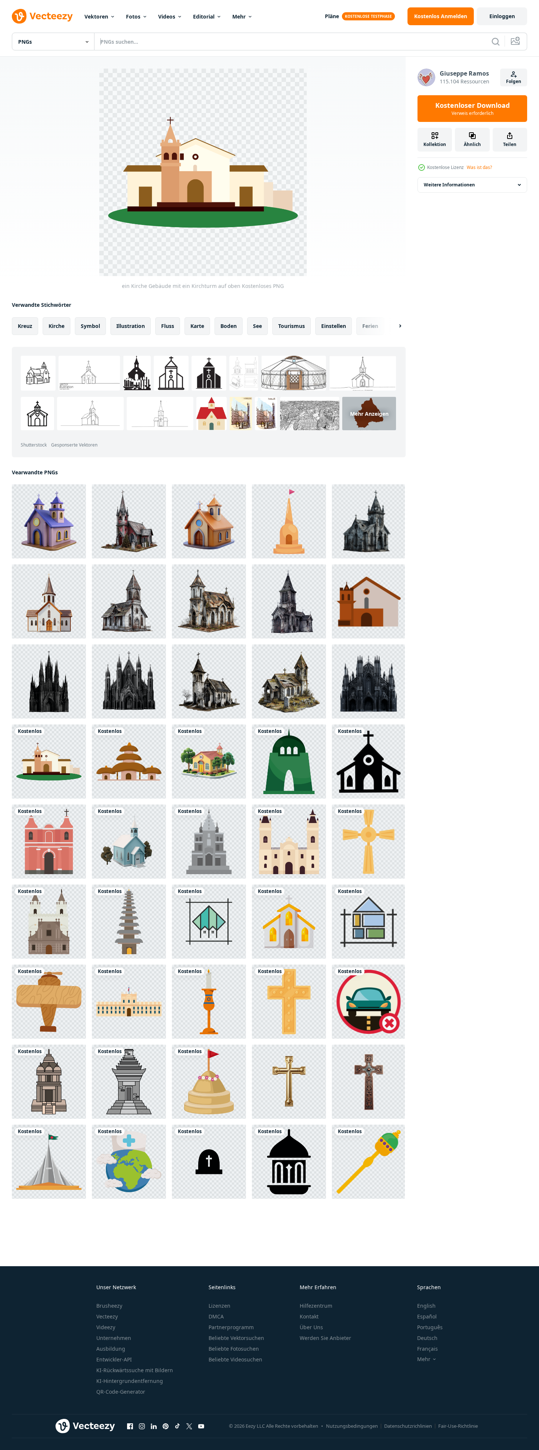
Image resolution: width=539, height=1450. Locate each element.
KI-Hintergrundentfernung (129, 1380)
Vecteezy (107, 1316)
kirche (56, 325)
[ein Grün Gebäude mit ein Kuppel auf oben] (289, 761)
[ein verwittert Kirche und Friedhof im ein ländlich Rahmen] (209, 681)
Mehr (239, 16)
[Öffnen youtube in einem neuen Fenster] (201, 1426)
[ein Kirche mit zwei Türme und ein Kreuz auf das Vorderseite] (49, 841)
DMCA (216, 1316)
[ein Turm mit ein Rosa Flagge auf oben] (289, 521)
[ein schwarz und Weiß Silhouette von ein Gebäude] (289, 1162)
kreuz (25, 325)
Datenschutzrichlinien (408, 1426)
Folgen (513, 81)
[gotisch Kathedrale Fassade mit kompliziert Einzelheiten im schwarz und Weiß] (368, 681)
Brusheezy (109, 1305)
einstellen (333, 325)
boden (228, 325)
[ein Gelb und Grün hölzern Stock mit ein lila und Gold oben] (368, 1162)
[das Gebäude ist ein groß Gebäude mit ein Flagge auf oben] (129, 1002)
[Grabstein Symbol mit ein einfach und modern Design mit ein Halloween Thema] (209, 1162)
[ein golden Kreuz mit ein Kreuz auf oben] (368, 841)
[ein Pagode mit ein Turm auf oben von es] (129, 922)
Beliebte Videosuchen (235, 1359)
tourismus (291, 325)
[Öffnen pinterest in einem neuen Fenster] (166, 1426)
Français (427, 1348)
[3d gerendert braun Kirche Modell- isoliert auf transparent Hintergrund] (209, 521)
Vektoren (96, 16)
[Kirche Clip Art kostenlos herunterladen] (368, 761)
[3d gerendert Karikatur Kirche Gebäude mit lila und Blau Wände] (49, 521)
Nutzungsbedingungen (352, 1426)
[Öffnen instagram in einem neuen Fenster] (142, 1426)
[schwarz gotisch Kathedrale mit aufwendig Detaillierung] (129, 681)
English (426, 1305)
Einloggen (502, 16)
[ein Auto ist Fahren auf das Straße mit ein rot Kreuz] (368, 1002)
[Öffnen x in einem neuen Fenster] (189, 1426)
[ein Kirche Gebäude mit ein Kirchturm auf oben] (49, 761)
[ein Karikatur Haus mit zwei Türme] (129, 761)
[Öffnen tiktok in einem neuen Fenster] (177, 1426)
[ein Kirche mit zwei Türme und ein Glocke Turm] (49, 922)
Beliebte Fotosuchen (234, 1348)
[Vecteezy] (42, 16)
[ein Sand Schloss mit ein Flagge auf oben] (209, 1082)
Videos (166, 16)
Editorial (203, 16)
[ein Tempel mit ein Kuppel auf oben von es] (49, 1082)
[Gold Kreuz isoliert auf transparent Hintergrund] (289, 1082)
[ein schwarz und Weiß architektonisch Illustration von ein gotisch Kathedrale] (49, 681)
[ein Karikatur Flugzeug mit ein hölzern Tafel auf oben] (49, 1002)
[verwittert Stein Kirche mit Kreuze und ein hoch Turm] (289, 601)
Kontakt (309, 1316)
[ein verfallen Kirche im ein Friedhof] (289, 681)
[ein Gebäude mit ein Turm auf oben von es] (129, 1082)
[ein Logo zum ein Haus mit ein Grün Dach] (209, 922)
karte (197, 325)
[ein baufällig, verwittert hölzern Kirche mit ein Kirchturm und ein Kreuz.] (129, 601)
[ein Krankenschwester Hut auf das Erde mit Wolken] (129, 1162)
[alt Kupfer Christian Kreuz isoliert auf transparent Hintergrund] (368, 1082)
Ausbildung (110, 1348)
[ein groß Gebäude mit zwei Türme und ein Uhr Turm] (289, 841)
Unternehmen (113, 1337)
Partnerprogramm (231, 1327)
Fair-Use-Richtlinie (458, 1426)
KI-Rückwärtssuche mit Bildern (134, 1370)
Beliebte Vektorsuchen (236, 1337)
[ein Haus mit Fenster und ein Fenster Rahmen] (368, 922)
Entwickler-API (114, 1359)
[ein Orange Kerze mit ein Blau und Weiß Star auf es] (209, 1002)
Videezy (105, 1327)
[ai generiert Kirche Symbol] (289, 922)
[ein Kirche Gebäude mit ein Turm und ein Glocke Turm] (368, 601)
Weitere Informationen (449, 185)
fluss (167, 325)
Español (427, 1316)
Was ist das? (479, 167)
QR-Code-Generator (120, 1391)
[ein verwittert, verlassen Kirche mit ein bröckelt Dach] (368, 521)
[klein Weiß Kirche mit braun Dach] (49, 601)
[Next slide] (394, 326)
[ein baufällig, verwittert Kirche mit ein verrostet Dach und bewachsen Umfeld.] (209, 601)
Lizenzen (219, 1305)
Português (430, 1327)
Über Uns (311, 1327)
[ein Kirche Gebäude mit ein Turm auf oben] (209, 841)
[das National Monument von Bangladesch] (49, 1162)
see (257, 325)
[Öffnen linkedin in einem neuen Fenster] (154, 1426)
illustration (130, 325)
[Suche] (495, 41)
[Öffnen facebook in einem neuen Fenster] (130, 1426)
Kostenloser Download (472, 108)
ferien (370, 325)
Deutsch (427, 1337)
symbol (90, 325)
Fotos (133, 16)
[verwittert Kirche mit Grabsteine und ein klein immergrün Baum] (129, 521)
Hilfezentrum (316, 1305)
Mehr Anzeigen (369, 413)
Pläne (332, 16)
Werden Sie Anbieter (325, 1337)
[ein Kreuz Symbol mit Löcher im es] (289, 1002)
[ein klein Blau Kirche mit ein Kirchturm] (129, 841)
